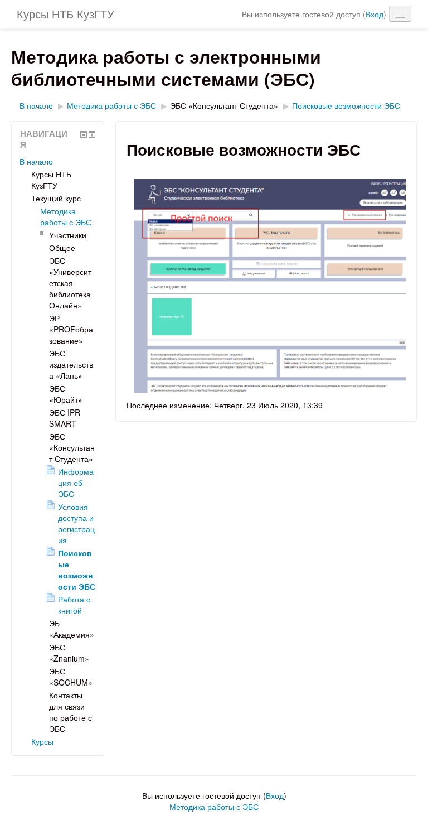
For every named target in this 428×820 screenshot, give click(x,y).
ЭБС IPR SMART (64, 418)
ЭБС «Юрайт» (65, 394)
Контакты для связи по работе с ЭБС (70, 711)
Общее (62, 247)
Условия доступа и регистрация (76, 523)
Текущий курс (56, 198)
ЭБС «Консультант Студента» (224, 105)
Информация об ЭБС (76, 482)
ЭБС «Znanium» (69, 652)
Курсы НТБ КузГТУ (65, 14)
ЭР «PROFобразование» (71, 329)
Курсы (42, 741)
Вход (374, 14)
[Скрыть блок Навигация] (83, 134)
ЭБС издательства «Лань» (71, 364)
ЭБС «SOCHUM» (71, 676)
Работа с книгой (74, 605)
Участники (67, 234)
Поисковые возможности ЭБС (346, 105)
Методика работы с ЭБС (111, 105)
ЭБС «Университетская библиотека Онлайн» (70, 283)
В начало (36, 105)
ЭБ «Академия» (71, 629)
